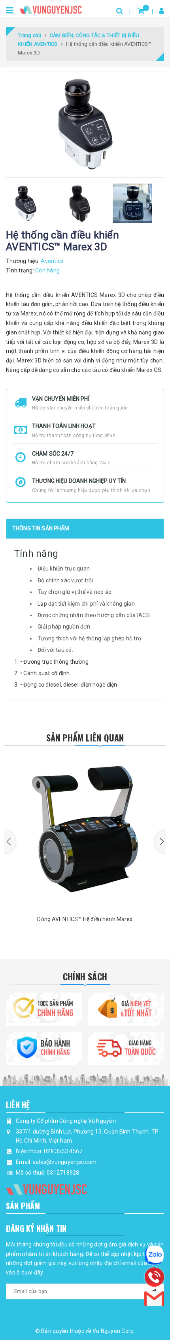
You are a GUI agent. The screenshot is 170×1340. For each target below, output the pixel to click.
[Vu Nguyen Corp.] (50, 8)
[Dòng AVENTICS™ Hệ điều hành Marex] (85, 831)
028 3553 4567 (63, 1151)
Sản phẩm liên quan (85, 737)
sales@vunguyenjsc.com (64, 1162)
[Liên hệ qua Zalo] (154, 1255)
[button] (10, 842)
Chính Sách (85, 976)
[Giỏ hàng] (141, 11)
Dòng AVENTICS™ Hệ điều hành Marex (84, 919)
